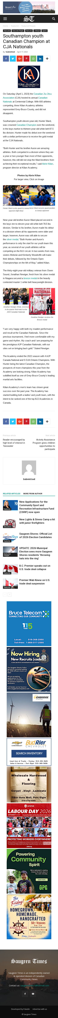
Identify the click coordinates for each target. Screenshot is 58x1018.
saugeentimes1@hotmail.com (34, 985)
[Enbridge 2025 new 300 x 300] (29, 736)
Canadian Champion (26, 125)
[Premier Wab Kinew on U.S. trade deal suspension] (10, 583)
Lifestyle (37, 31)
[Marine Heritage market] (29, 938)
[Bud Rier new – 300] (29, 764)
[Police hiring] (29, 690)
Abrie (47, 163)
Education (7, 527)
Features (29, 31)
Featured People (28, 26)
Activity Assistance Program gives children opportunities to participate (44, 444)
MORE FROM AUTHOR (32, 494)
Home (5, 26)
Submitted (10, 52)
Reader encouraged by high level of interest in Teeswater (14, 442)
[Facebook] (25, 994)
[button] (54, 19)
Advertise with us (40, 1009)
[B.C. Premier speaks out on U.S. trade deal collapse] (10, 569)
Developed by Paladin (20, 1009)
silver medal (12, 239)
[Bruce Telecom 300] (29, 645)
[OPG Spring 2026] (29, 892)
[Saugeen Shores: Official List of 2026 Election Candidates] (10, 537)
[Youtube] (33, 994)
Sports (44, 31)
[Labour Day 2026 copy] (29, 847)
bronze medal (30, 278)
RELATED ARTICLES (11, 494)
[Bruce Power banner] (29, 7)
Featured (15, 26)
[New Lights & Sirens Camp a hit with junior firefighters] (10, 523)
